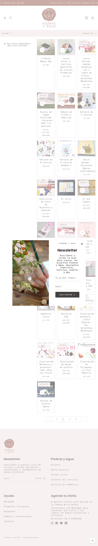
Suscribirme (65, 294)
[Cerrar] (82, 244)
